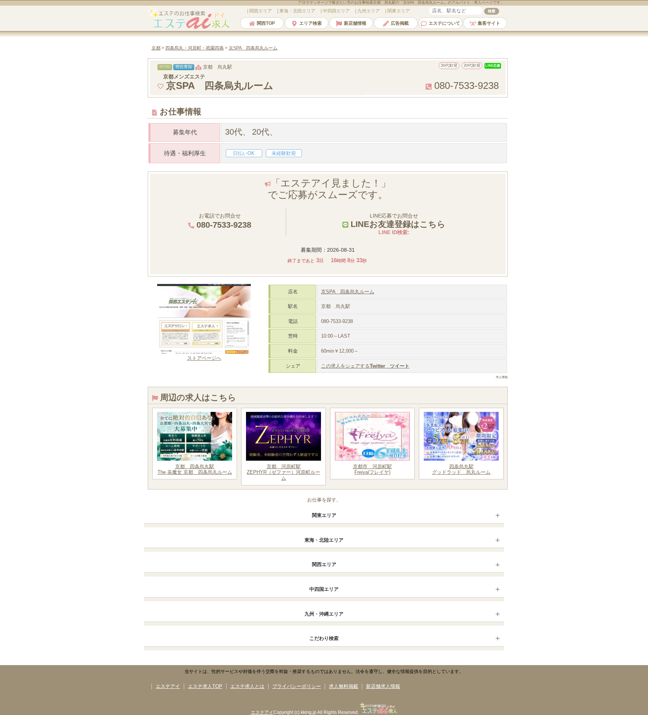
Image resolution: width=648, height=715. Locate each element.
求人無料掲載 (343, 686)
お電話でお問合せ (222, 221)
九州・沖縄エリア (324, 614)
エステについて (444, 23)
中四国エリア (324, 589)
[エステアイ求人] (189, 28)
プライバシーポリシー (296, 686)
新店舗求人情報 (383, 686)
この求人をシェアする (365, 366)
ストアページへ (204, 358)
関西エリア (324, 564)
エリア (260, 11)
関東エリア (324, 515)
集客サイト (489, 23)
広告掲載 (400, 23)
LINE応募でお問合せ (397, 221)
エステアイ (168, 686)
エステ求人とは (247, 686)
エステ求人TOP (205, 686)
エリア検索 (310, 23)
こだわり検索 (324, 638)
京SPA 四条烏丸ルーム (347, 291)
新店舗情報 (355, 23)
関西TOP (266, 23)
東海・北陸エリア (324, 540)
